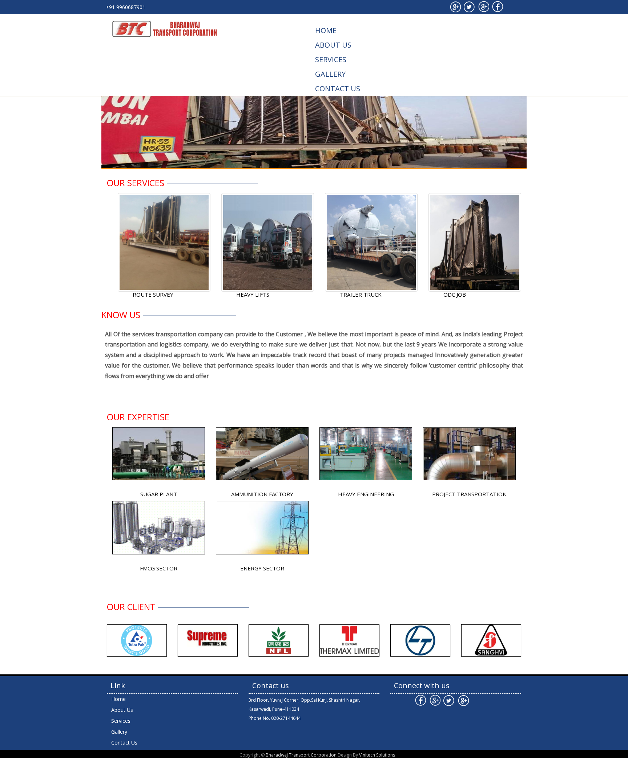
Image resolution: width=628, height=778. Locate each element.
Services (330, 59)
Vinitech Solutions (377, 755)
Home (326, 30)
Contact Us (337, 88)
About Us (333, 45)
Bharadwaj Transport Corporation (301, 755)
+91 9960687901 (125, 7)
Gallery (330, 74)
